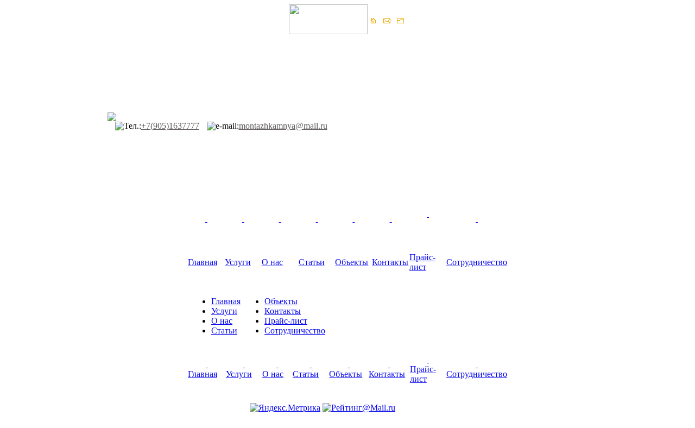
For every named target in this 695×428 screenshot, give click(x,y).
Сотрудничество (476, 262)
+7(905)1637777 (170, 125)
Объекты (351, 262)
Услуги (238, 262)
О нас (272, 262)
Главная (202, 262)
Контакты (390, 262)
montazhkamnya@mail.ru (283, 125)
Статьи (312, 262)
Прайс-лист (422, 262)
